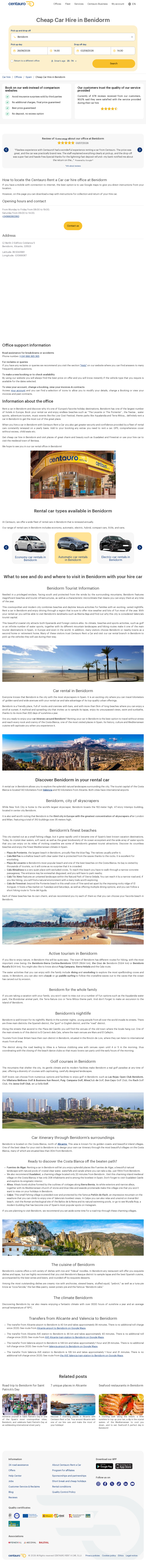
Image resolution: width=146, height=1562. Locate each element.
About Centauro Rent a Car (66, 1465)
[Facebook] (105, 1484)
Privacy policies (93, 1556)
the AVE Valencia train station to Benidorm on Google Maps (91, 1356)
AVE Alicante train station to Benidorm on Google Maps (74, 1337)
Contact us (73, 226)
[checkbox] (12, 61)
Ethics (121, 1556)
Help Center (15, 1476)
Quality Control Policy (63, 1492)
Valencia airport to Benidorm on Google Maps (73, 1346)
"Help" (83, 365)
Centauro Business (98, 4)
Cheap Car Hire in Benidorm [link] (50, 77)
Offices (57, 4)
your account (18, 390)
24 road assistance (19, 1465)
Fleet (67, 4)
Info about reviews (73, 166)
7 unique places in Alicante (69, 1385)
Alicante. (62, 1144)
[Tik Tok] (118, 1484)
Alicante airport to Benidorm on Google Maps (61, 1328)
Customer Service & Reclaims (24, 1487)
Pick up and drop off (21, 31)
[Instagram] (98, 1484)
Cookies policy (109, 1556)
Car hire (6, 77)
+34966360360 (10, 216)
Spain (29, 77)
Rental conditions (61, 1487)
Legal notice (131, 1556)
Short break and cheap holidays (69, 1481)
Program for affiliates (63, 1470)
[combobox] (72, 61)
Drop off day (80, 45)
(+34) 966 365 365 (29, 356)
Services (79, 4)
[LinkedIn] (125, 1484)
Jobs (11, 1481)
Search (113, 63)
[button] (6, 149)
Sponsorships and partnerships (69, 1476)
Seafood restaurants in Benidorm (121, 1385)
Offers (12, 1470)
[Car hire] (21, 3)
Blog (11, 1492)
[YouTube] (132, 1484)
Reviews (13, 1497)
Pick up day (16, 45)
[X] (112, 1484)
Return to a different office (26, 61)
